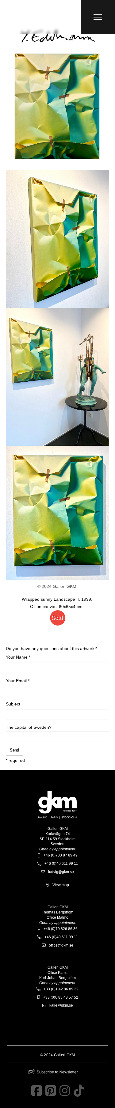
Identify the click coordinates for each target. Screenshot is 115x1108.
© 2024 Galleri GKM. (57, 586)
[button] (98, 17)
